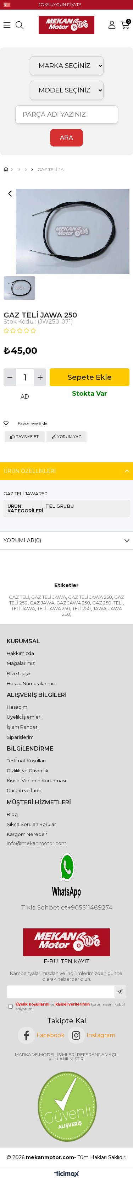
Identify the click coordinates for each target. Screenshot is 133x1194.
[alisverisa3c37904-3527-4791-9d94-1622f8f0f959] (66, 1106)
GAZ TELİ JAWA (48, 597)
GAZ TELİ (19, 597)
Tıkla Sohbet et (44, 908)
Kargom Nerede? (27, 834)
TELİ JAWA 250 (53, 608)
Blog (12, 814)
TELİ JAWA (23, 608)
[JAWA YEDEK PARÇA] (26, 169)
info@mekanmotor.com (37, 843)
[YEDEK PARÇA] (19, 169)
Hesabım (17, 707)
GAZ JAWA (42, 603)
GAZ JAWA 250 (73, 603)
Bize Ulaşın (19, 673)
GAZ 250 (101, 603)
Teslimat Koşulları (26, 760)
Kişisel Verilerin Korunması (36, 780)
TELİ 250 (81, 608)
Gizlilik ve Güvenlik (28, 770)
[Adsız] (66, 942)
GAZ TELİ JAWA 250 (90, 597)
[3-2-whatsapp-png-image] (66, 875)
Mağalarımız (21, 663)
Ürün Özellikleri (30, 471)
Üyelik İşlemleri (24, 717)
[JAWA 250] (32, 169)
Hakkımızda (20, 653)
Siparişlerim (20, 737)
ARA (66, 137)
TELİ (118, 603)
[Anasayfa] (12, 169)
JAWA (99, 608)
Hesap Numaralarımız (31, 683)
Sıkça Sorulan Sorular (31, 824)
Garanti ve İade (24, 790)
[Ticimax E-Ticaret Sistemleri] (66, 1174)
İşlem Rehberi (23, 727)
